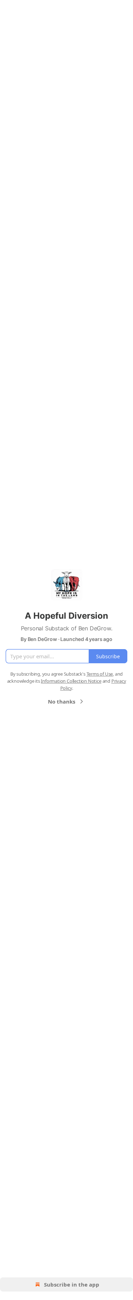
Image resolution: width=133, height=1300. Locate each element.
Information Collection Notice (71, 681)
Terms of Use (100, 674)
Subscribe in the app (71, 1284)
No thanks (61, 701)
